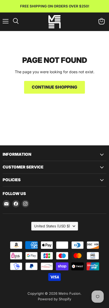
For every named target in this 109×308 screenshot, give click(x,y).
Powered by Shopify (54, 299)
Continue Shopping (54, 87)
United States (52, 226)
